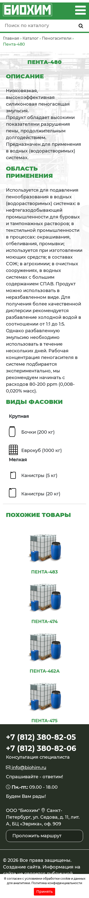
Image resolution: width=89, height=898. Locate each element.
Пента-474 (44, 621)
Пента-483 (44, 572)
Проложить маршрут (37, 835)
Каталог (30, 38)
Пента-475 (44, 720)
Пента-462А (45, 671)
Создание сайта (21, 867)
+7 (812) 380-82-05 (41, 737)
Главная (11, 38)
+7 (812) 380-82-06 (41, 748)
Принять (44, 891)
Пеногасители (56, 38)
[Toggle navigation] (80, 10)
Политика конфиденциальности (56, 883)
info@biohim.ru (28, 767)
